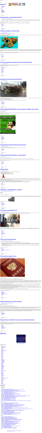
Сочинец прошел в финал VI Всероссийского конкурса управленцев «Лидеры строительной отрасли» (13, 407)
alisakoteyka (2, 423)
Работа (16, 423)
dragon (2, 167)
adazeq (2, 427)
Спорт (2, 379)
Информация (3, 333)
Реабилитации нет (4, 169)
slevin (2, 394)
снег (1, 376)
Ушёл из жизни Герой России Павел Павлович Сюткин (10, 389)
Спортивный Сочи (13, 398)
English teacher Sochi (3, 346)
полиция (2, 326)
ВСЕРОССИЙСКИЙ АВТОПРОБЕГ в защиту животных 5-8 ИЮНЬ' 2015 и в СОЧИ (19, 109)
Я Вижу (2, 9)
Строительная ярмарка (14, 427)
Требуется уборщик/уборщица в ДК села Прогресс (10, 423)
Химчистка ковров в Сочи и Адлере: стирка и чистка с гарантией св (12, 419)
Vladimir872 (2, 419)
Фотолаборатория (3, 6)
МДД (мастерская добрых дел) (4, 63)
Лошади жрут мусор (3, 102)
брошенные (2, 103)
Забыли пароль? (14, 2)
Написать (1, 8)
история (2, 359)
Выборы (2, 353)
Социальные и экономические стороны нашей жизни (7, 18)
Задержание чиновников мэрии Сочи (8, 397)
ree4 (1, 412)
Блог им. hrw (2, 321)
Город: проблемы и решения (4, 32)
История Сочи (17, 393)
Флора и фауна (28, 395)
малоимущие (2, 149)
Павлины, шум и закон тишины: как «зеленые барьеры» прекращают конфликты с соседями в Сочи (15, 395)
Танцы (5, 420)
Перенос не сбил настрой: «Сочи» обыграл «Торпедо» (9, 402)
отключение (2, 368)
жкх (1, 358)
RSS (3, 401)
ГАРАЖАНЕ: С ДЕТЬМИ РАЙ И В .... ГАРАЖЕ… (11, 189)
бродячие (2, 25)
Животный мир (9, 426)
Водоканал (2, 352)
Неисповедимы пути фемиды (7, 392)
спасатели (2, 378)
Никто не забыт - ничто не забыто (20, 389)
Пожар (2, 371)
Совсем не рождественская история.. (8, 239)
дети (1, 355)
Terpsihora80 (2, 420)
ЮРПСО (2, 383)
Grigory (2, 392)
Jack (1, 425)
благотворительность (3, 67)
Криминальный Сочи (29, 400)
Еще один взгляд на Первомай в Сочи (8, 210)
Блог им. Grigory (15, 397)
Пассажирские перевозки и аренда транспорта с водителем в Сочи (10, 406)
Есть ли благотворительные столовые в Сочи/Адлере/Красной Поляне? (16, 62)
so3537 (2, 398)
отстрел (2, 56)
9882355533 (2, 417)
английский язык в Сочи (4, 350)
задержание (2, 327)
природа (2, 374)
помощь (2, 291)
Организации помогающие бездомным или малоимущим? (13, 144)
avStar (2, 393)
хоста (2, 69)
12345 (2, 408)
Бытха (2, 351)
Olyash (2, 75)
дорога (2, 356)
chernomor (2, 389)
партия (2, 231)
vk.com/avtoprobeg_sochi (14, 114)
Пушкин (4, 409)
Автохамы (19, 394)
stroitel (2, 391)
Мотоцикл (4, 425)
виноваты (2, 163)
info (1, 407)
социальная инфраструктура (4, 293)
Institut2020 (2, 421)
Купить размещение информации (21, 343)
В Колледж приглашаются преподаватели (7, 424)
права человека (3, 328)
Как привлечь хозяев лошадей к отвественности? (11, 79)
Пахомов (2, 250)
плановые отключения (3, 370)
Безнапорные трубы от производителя (8, 427)
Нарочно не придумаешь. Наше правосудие (8, 414)
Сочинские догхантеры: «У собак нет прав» (10, 30)
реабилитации (2, 184)
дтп (1, 357)
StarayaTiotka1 (2, 395)
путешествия (2, 375)
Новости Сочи (3, 365)
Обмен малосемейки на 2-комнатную (9, 418)
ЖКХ (13, 411)
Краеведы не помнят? (5, 408)
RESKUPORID (3, 208)
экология (2, 382)
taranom (2, 390)
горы (2, 354)
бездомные (2, 24)
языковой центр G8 (3, 384)
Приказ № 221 (5, 399)
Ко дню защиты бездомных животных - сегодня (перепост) (13, 155)
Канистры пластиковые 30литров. (8, 416)
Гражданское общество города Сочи (5, 211)
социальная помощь (3, 233)
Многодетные (2, 203)
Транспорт (2, 380)
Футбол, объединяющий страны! (7, 398)
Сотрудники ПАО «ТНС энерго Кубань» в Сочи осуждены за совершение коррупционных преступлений (15, 400)
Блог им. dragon (3, 156)
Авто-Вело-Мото (8, 425)
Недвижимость (15, 418)
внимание (2, 139)
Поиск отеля (3, 12)
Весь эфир (1, 401)
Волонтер (2, 72)
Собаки (2, 55)
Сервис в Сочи (19, 406)
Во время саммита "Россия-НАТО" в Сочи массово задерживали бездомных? (17, 319)
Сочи (3, 4)
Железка (13, 416)
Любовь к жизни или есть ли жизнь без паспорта (11, 301)
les (1, 410)
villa (1, 422)
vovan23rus (2, 416)
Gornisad (2, 107)
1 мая (2, 232)
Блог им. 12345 (10, 408)
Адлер (2, 349)
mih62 (2, 404)
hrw (1, 237)
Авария (2, 348)
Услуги (17, 417)
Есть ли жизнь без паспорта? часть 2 (8, 256)
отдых (2, 367)
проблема (2, 137)
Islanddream (2, 397)
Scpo (1, 424)
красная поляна (3, 68)
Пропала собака (5, 426)
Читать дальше (2, 54)
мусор (2, 364)
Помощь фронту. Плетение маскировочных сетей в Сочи (9, 422)
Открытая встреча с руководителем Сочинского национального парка (11, 391)
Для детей (8, 420)
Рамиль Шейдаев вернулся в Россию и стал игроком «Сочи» (10, 390)
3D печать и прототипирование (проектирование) (10, 417)
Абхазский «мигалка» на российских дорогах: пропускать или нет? (10, 394)
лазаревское (2, 362)
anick (2, 402)
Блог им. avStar (7, 409)
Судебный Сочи (12, 392)
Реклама (2, 7)
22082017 (2, 399)
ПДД (2, 369)
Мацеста (2, 363)
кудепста (2, 361)
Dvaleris (2, 426)
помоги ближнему (3, 292)
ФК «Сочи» (18, 390)
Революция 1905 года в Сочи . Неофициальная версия (9, 393)
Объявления (2, 10)
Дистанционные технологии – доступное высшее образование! (11, 421)
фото (1, 381)
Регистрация (17, 2)
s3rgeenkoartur (2, 405)
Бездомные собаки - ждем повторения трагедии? (11, 17)
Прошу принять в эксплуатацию (8, 411)
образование (2, 366)
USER (2, 60)
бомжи (2, 325)
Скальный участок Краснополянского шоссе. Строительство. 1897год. (12, 405)
